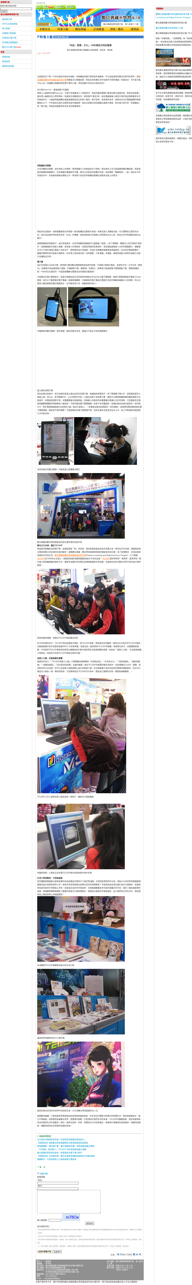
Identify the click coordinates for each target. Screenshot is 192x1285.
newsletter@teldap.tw (52, 1278)
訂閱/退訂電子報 (9, 38)
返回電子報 (40, 3)
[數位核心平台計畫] (165, 57)
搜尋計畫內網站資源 (8, 6)
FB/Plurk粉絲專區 (10, 24)
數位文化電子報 (11, 47)
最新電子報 (7, 19)
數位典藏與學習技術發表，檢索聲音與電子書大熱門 (59, 1153)
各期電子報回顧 (9, 33)
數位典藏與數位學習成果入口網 (169, 28)
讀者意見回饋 (8, 66)
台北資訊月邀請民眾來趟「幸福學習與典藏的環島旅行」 (61, 1139)
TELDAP (41, 558)
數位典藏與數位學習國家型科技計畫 (70, 555)
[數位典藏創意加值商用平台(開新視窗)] (173, 89)
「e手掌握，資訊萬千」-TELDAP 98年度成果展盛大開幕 (61, 1149)
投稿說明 (6, 61)
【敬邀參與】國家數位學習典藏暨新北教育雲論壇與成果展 (62, 1143)
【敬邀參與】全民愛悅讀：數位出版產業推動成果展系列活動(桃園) (66, 1156)
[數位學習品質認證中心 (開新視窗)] (173, 111)
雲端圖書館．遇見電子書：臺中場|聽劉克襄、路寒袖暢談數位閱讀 (65, 1146)
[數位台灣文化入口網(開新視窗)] (173, 66)
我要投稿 (6, 57)
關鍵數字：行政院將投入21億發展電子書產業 (56, 1159)
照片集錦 (6, 28)
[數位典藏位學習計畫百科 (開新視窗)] (173, 134)
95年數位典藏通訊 (10, 42)
